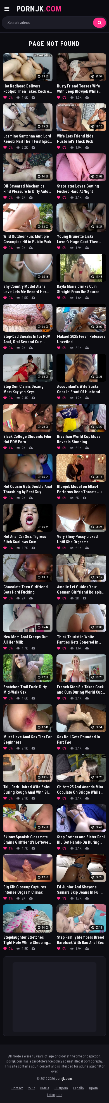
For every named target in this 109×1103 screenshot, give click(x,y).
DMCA (44, 1088)
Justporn (61, 1088)
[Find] (99, 23)
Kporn (93, 1088)
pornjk (39, 8)
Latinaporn (54, 1095)
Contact (17, 1088)
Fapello (78, 1088)
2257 (31, 1088)
